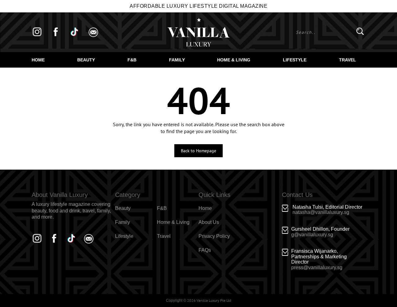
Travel (347, 59)
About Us (208, 222)
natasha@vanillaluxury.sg (320, 212)
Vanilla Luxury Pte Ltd (214, 300)
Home (38, 59)
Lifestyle (294, 59)
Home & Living (233, 59)
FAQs (204, 250)
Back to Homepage (198, 151)
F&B (131, 59)
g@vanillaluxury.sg (312, 234)
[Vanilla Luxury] (198, 32)
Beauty (86, 59)
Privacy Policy (214, 236)
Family (177, 59)
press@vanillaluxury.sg (316, 267)
